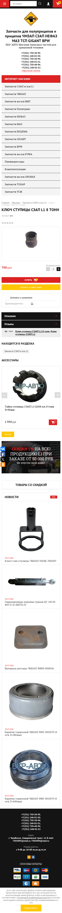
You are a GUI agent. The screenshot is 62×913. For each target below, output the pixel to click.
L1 (32, 303)
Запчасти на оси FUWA (18, 154)
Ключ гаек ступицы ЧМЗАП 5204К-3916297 (30, 560)
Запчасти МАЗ (13, 124)
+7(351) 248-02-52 (31, 67)
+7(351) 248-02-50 (30, 56)
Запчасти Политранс (17, 108)
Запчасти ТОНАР (15, 184)
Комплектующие (15, 169)
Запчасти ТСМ (13, 191)
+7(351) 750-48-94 (30, 64)
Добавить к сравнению (21, 297)
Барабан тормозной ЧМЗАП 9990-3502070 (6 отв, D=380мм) (31, 733)
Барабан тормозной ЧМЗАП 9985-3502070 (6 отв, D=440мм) (31, 800)
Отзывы (9, 324)
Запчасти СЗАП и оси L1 (19, 86)
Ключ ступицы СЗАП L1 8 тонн (32, 331)
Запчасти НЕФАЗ (15, 116)
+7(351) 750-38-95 (30, 53)
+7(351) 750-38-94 (30, 58)
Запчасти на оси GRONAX (20, 176)
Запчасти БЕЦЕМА (16, 131)
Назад (8, 434)
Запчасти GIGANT (15, 139)
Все (53, 497)
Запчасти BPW (13, 146)
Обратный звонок (31, 70)
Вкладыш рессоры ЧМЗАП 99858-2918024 (29, 668)
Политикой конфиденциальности (33, 897)
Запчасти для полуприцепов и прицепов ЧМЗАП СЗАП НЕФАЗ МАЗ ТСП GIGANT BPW (31, 36)
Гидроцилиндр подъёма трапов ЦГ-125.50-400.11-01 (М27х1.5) (30, 603)
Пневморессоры (14, 161)
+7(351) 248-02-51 (30, 61)
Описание (10, 316)
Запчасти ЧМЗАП (15, 94)
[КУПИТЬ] (53, 422)
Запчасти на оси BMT (17, 101)
